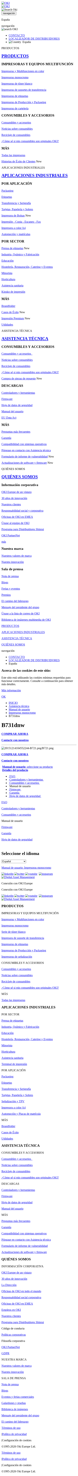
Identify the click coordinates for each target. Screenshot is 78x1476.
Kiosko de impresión (13, 291)
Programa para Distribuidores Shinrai (22, 529)
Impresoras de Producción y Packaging (23, 102)
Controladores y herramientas (18, 392)
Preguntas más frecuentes (15, 431)
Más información (11, 690)
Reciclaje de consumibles (15, 134)
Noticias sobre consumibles (17, 128)
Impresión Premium (12, 318)
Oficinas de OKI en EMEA (17, 516)
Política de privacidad (14, 1434)
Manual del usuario (12, 411)
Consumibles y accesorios (16, 122)
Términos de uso (10, 1427)
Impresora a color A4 (13, 227)
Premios (6, 594)
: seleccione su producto (27, 766)
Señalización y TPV (12, 1101)
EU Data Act (8, 417)
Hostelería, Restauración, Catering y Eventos (27, 266)
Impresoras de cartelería (14, 108)
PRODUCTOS (15, 56)
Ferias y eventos (10, 588)
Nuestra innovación (12, 562)
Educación (7, 260)
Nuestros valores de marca (16, 555)
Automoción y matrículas (15, 234)
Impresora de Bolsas (13, 215)
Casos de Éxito (10, 312)
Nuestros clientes (11, 504)
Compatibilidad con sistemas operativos (24, 444)
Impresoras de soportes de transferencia (23, 89)
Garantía (6, 437)
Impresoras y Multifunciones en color (22, 71)
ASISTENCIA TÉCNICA (24, 338)
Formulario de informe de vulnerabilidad (24, 456)
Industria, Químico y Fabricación (20, 254)
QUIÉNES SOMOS (19, 476)
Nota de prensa (10, 576)
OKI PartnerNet (10, 535)
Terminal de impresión (14, 1064)
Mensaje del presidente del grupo (20, 607)
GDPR (5, 1353)
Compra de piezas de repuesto (18, 378)
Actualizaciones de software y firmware (24, 462)
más (3, 541)
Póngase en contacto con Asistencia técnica (26, 450)
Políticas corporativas (13, 1334)
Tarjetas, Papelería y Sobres (17, 209)
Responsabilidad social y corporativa (22, 510)
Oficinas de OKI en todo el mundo (21, 1291)
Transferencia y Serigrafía (16, 203)
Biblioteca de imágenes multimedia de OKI (26, 619)
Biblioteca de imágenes (14, 1409)
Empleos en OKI (11, 1309)
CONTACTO (17, 35)
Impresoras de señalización (16, 956)
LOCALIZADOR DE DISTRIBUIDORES (34, 38)
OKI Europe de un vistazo (16, 492)
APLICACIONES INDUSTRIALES (34, 175)
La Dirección (9, 1285)
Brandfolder (8, 306)
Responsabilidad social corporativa (21, 1297)
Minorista (6, 273)
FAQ (12, 776)
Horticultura (8, 279)
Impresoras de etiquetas (14, 96)
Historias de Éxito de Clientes (18, 161)
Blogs (4, 582)
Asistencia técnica (19, 706)
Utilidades (7, 324)
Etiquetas (6, 196)
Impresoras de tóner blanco (16, 83)
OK (3, 696)
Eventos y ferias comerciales (17, 1396)
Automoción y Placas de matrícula (21, 1113)
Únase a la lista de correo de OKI (20, 613)
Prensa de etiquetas (12, 248)
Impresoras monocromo (14, 77)
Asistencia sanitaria (12, 285)
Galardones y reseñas (13, 1403)
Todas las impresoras (13, 155)
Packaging (7, 190)
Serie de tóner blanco (13, 931)
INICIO (13, 702)
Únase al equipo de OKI (15, 523)
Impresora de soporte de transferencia (22, 938)
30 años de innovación (14, 498)
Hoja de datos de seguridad (16, 405)
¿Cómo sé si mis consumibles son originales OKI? (30, 141)
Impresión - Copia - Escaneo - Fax (21, 221)
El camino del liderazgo (14, 601)
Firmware (7, 399)
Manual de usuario (19, 709)
